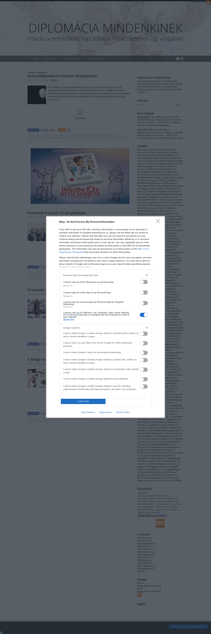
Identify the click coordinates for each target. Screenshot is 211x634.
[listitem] (105, 275)
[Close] (159, 222)
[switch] (144, 282)
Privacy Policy (123, 412)
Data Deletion (88, 412)
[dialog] (105, 317)
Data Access (105, 412)
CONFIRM (83, 401)
